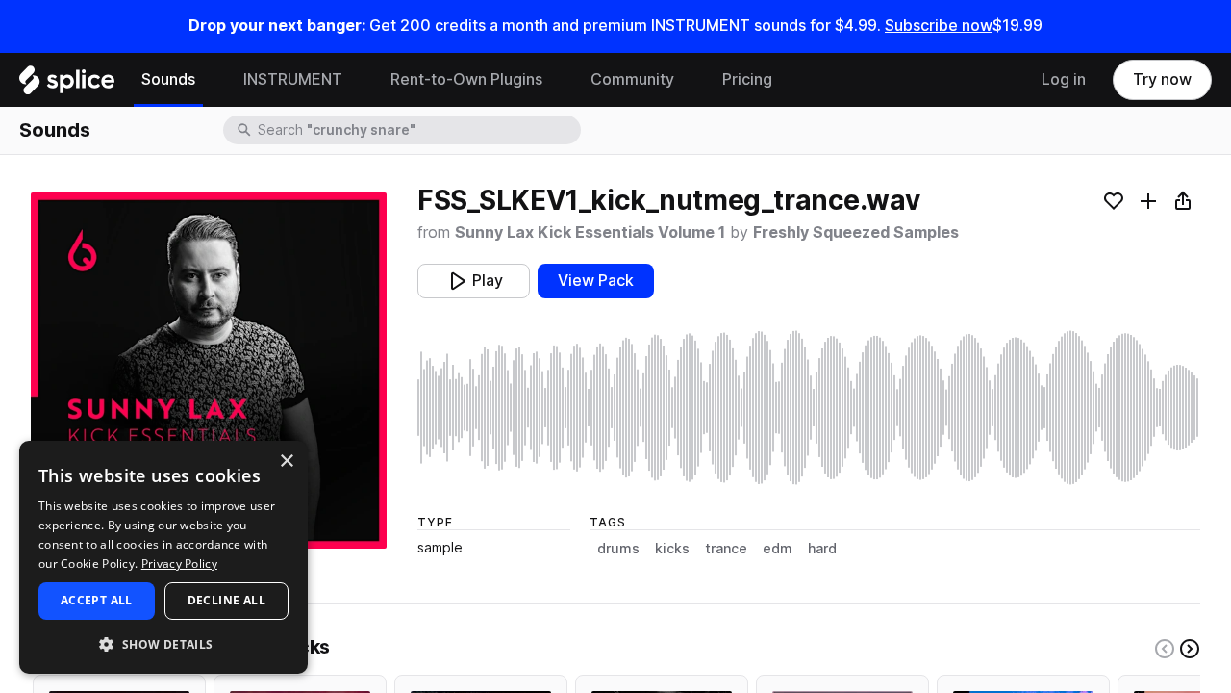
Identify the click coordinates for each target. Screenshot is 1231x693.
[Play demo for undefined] (209, 370)
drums (618, 548)
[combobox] (417, 130)
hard (822, 548)
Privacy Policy (179, 563)
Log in (1064, 79)
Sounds (168, 79)
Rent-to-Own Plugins (466, 79)
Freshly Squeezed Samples (856, 232)
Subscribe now (938, 25)
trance (726, 548)
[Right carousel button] (1189, 648)
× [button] (286, 461)
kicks (672, 548)
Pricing (747, 79)
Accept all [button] (97, 600)
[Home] (66, 84)
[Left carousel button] (1164, 648)
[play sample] (808, 407)
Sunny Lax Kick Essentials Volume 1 (590, 232)
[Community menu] (688, 80)
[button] (163, 643)
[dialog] (163, 557)
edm (777, 548)
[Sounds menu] (209, 80)
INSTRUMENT (292, 79)
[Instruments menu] (357, 80)
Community (632, 79)
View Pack (596, 280)
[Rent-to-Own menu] (557, 80)
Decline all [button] (226, 600)
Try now (1162, 79)
